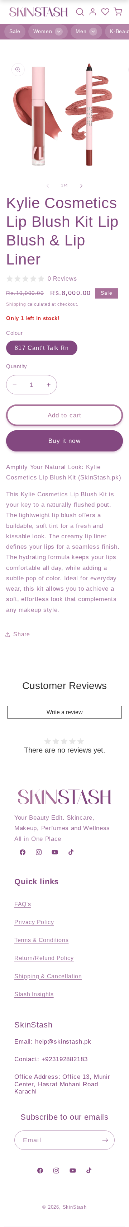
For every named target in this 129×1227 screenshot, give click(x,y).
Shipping (16, 304)
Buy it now (64, 440)
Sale (14, 31)
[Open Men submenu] (93, 32)
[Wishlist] (105, 12)
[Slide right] (81, 186)
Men (81, 31)
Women (42, 31)
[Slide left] (48, 186)
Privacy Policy (34, 922)
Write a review (65, 712)
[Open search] (80, 12)
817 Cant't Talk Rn (42, 348)
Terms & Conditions (41, 940)
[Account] (93, 12)
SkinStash (75, 1207)
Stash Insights (34, 994)
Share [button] (21, 634)
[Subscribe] (105, 1140)
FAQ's (22, 904)
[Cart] (118, 12)
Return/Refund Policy (44, 958)
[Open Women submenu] (59, 32)
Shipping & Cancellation (48, 976)
